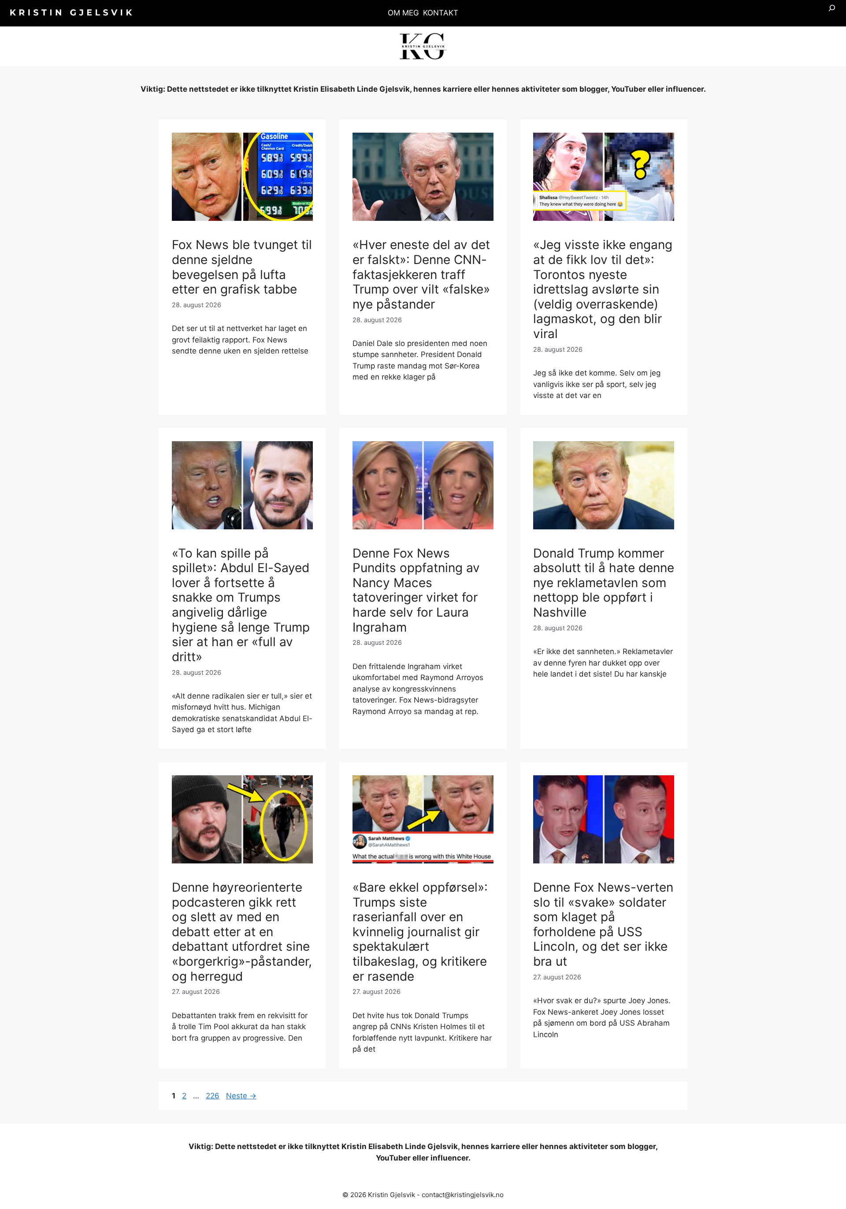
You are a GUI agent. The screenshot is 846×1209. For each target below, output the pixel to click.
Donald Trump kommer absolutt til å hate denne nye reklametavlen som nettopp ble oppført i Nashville (603, 583)
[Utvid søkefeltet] (832, 13)
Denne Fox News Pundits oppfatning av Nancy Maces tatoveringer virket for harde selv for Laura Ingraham (416, 590)
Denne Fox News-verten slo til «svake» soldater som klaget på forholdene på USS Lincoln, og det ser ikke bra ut (603, 924)
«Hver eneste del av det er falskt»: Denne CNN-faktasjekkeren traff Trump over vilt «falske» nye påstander (421, 274)
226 (213, 1095)
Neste (241, 1095)
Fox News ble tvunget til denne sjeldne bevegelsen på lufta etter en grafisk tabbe (242, 267)
